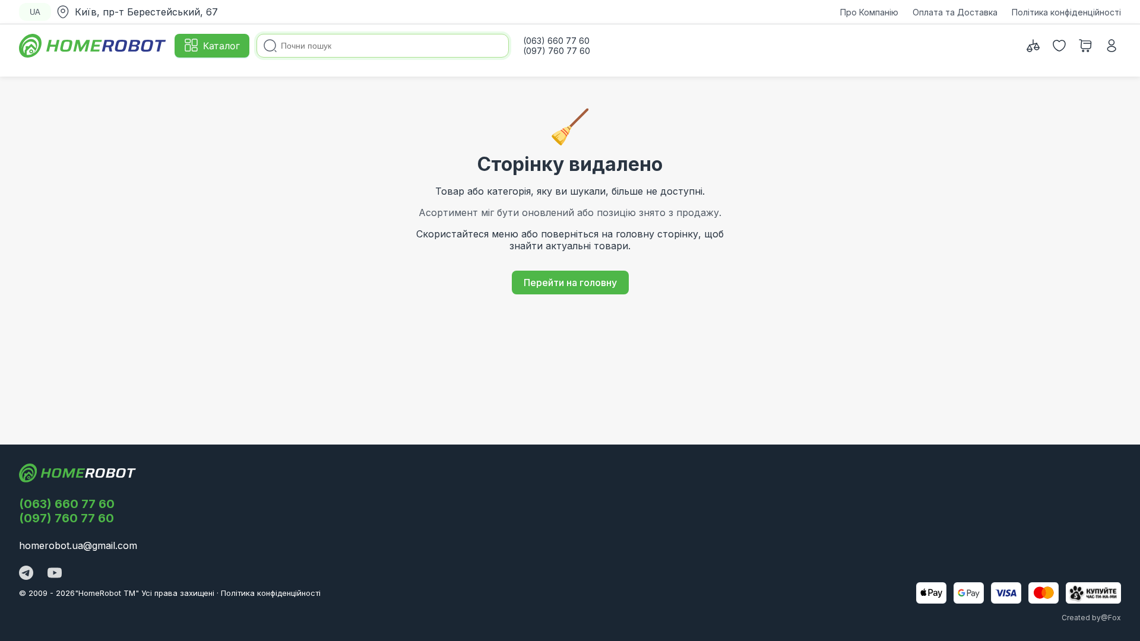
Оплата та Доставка (955, 12)
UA (35, 12)
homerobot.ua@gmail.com (78, 545)
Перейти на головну (570, 282)
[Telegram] (26, 574)
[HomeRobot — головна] (93, 46)
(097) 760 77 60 (66, 518)
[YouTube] (55, 574)
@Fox (1111, 617)
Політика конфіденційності (1066, 12)
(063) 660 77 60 (67, 504)
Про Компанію (869, 12)
